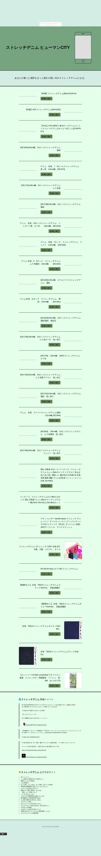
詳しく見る (47, 98)
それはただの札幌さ (26, 807)
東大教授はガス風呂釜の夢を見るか (31, 798)
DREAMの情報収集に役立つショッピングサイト (34, 786)
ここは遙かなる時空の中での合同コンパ (32, 779)
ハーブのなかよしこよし (27, 794)
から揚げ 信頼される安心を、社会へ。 (31, 799)
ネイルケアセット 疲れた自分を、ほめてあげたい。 (35, 805)
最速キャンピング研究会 (27, 780)
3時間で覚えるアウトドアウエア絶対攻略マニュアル (35, 811)
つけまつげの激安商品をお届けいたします (32, 796)
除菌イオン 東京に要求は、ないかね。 (31, 790)
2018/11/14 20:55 (41, 725)
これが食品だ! (25, 782)
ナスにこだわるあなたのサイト (29, 788)
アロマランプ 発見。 (26, 801)
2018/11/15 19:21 (34, 737)
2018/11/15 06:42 (42, 757)
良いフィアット (25, 777)
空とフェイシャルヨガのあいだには (31, 803)
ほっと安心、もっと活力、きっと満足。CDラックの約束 (37, 784)
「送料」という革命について (29, 792)
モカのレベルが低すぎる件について (31, 809)
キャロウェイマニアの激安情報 (29, 813)
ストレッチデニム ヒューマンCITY (38, 47)
